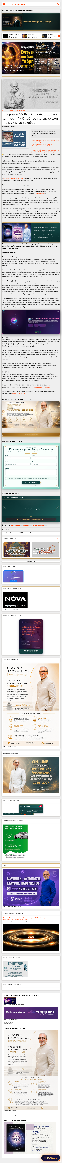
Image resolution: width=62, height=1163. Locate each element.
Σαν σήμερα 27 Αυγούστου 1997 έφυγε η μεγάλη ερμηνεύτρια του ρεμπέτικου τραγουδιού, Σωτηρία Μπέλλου (40, 64)
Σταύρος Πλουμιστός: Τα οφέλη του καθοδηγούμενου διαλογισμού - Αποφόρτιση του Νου (45, 146)
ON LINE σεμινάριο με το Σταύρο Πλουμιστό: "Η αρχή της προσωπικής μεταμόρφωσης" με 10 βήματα (46, 51)
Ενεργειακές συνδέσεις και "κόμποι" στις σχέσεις (17, 68)
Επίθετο (33, 455)
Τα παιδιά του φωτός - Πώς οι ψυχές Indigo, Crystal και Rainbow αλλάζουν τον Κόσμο (33, 35)
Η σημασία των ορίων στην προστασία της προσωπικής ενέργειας (52, 35)
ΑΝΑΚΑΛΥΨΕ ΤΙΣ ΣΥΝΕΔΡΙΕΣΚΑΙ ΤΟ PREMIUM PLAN (31, 651)
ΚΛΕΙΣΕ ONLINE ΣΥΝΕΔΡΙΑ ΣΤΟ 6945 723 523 (31, 434)
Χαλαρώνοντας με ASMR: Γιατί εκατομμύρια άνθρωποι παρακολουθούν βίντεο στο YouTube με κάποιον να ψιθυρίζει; (44, 551)
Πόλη (33, 461)
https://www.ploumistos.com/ (41, 387)
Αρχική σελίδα (17, 1115)
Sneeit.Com (33, 1160)
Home (3, 111)
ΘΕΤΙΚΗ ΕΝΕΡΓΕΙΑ (20, 111)
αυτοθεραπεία (40, 193)
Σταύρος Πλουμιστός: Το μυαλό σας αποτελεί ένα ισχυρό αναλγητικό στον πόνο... (45, 141)
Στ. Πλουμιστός (18, 4)
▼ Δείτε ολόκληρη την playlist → (25, 814)
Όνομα (7, 455)
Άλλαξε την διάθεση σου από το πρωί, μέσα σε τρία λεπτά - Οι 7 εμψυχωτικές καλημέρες (45, 151)
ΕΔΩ (16, 244)
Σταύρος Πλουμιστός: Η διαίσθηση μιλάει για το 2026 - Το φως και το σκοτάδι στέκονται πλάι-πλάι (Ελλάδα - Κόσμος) (29, 918)
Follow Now (13, 580)
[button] (31, 634)
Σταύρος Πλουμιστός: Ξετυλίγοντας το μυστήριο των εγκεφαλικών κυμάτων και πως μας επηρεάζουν (17, 551)
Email (6, 461)
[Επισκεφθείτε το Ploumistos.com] (12, 21)
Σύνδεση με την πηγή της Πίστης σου (14, 178)
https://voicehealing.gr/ (18, 394)
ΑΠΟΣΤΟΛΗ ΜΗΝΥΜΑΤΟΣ (31, 482)
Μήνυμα (7, 468)
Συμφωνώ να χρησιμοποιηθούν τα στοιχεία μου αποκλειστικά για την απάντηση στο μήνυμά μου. (29, 478)
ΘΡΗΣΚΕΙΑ (10, 111)
